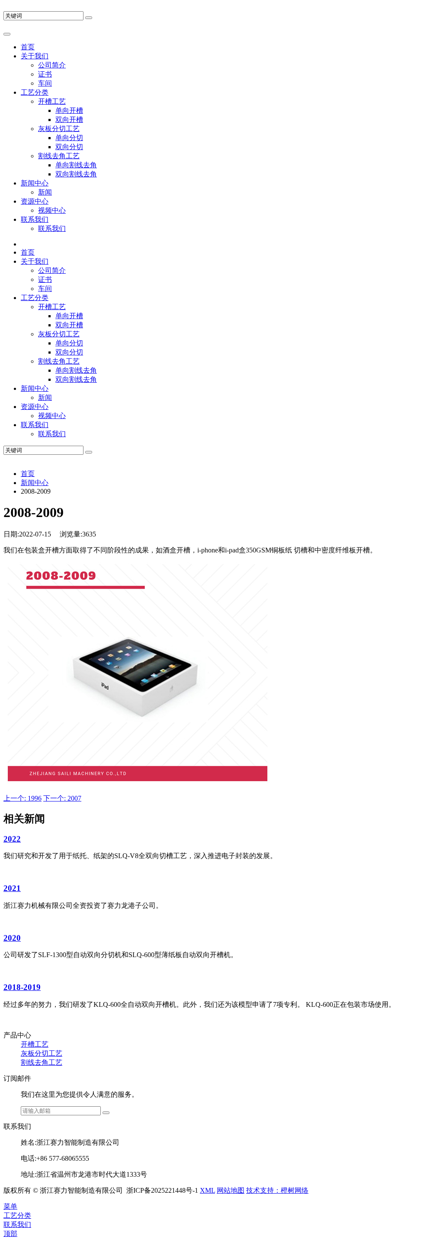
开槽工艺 (52, 101)
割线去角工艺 (59, 156)
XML (207, 1190)
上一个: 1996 (22, 798)
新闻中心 (34, 183)
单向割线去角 (76, 165)
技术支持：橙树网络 (277, 1190)
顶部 (10, 1233)
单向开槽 (69, 110)
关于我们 (34, 56)
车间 (45, 83)
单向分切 (69, 137)
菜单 (10, 1206)
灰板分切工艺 (59, 128)
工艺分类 (34, 92)
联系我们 (34, 219)
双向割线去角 (76, 174)
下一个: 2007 (62, 798)
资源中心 (34, 201)
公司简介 (52, 65)
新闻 (45, 192)
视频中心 (52, 210)
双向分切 (69, 146)
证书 (45, 74)
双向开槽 (69, 119)
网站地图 (230, 1190)
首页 (28, 47)
